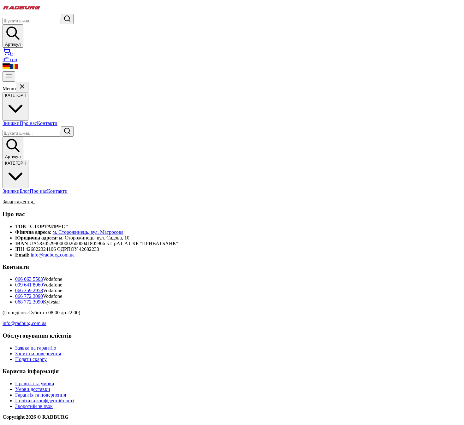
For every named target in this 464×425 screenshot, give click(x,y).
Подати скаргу (31, 359)
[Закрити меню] (22, 87)
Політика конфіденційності (44, 400)
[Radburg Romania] (14, 68)
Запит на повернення (38, 353)
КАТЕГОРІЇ (15, 163)
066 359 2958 (29, 290)
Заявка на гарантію (35, 348)
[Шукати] (67, 19)
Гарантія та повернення (40, 395)
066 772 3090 (29, 296)
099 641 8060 (29, 284)
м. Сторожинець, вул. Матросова (88, 232)
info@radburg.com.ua (52, 254)
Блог (25, 191)
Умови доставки (32, 389)
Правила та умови (34, 383)
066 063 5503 (29, 279)
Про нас (28, 123)
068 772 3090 (29, 301)
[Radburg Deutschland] (6, 68)
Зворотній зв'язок (34, 406)
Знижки (11, 123)
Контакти (47, 123)
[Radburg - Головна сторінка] (21, 11)
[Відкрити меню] (9, 76)
